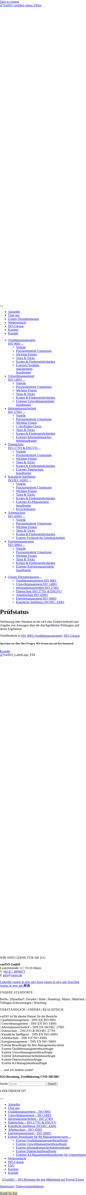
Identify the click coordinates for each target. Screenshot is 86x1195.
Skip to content (9, 1)
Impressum (7, 1186)
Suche (4, 1083)
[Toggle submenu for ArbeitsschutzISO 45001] (23, 517)
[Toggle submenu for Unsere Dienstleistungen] (40, 578)
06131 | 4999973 (14, 971)
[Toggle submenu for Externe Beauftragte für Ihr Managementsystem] (69, 1137)
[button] (8, 1193)
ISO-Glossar (72, 635)
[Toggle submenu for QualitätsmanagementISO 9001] (22, 344)
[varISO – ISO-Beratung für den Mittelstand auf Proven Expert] (43, 1179)
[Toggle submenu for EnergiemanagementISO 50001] (23, 546)
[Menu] (1, 306)
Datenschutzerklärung (30, 1186)
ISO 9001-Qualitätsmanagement (41, 635)
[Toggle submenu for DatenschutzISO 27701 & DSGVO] (39, 449)
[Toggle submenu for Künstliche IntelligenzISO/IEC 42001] (29, 481)
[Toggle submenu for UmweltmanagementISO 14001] (23, 380)
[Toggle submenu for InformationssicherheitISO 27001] (23, 413)
